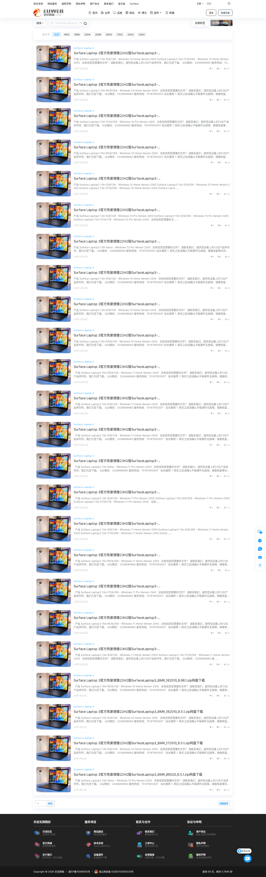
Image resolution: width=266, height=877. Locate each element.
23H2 (142, 34)
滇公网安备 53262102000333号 (116, 871)
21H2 (120, 34)
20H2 (109, 34)
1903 (66, 34)
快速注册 (225, 13)
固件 (156, 12)
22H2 (131, 34)
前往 (50, 803)
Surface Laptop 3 (84, 48)
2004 (87, 34)
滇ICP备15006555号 (79, 871)
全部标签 (200, 22)
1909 (77, 34)
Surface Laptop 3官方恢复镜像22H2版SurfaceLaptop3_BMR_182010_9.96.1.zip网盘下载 (139, 680)
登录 (211, 13)
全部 (56, 34)
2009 (98, 34)
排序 (38, 23)
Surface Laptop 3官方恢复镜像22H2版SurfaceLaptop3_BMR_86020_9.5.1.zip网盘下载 (138, 774)
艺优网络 (59, 871)
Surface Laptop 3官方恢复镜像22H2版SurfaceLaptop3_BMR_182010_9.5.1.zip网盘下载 (138, 711)
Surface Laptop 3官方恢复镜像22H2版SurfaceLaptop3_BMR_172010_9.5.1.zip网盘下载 (138, 743)
